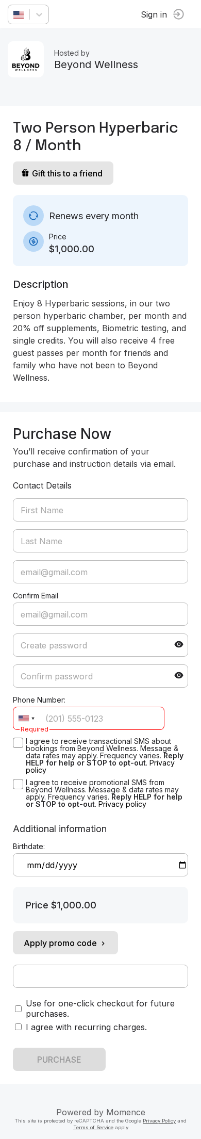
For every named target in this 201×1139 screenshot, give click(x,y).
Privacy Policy (159, 1121)
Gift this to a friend (67, 173)
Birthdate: (29, 846)
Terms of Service (93, 1127)
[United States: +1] (26, 718)
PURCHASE (59, 1059)
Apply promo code (60, 943)
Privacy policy (122, 804)
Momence (125, 1112)
